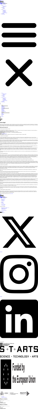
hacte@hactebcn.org (4, 133)
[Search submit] (0, 401)
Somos (2, 5)
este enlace (11, 193)
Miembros (4, 6)
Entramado (2, 7)
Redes (3, 8)
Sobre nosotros (4, 93)
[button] (19, 53)
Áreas (2, 9)
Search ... (1, 400)
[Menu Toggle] (0, 103)
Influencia (4, 10)
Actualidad (2, 13)
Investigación (4, 11)
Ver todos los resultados (2, 408)
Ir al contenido (1, 0)
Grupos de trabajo (5, 12)
